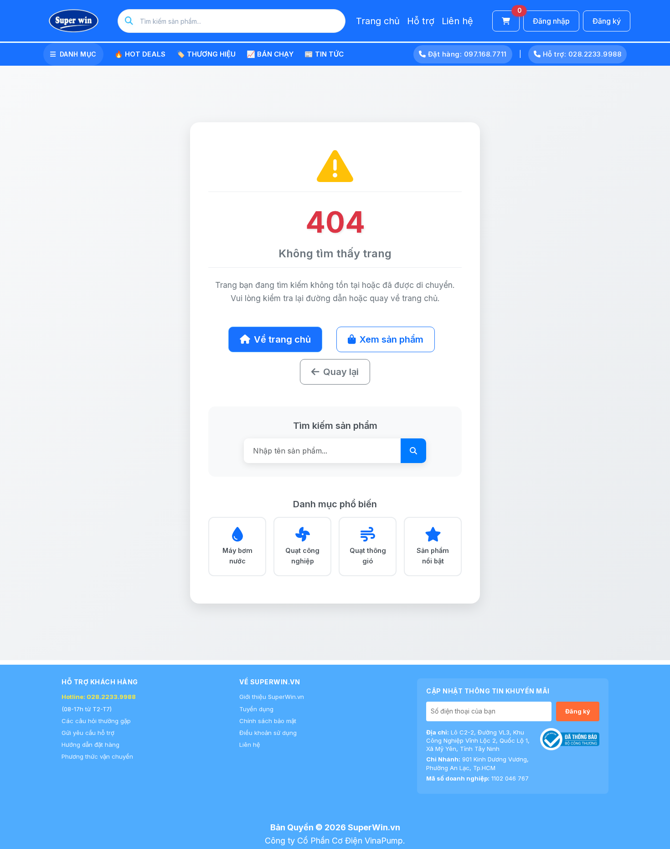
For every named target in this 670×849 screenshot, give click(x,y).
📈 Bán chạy (270, 54)
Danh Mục (78, 54)
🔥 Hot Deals (139, 54)
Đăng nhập (551, 21)
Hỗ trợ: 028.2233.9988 (581, 54)
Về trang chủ (282, 339)
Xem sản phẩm (391, 339)
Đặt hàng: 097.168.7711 (466, 54)
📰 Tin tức (324, 54)
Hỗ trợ (420, 21)
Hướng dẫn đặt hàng (90, 744)
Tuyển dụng (256, 709)
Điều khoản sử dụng (268, 732)
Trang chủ (378, 21)
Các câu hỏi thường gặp (96, 720)
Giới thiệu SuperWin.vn (271, 696)
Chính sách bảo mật (267, 720)
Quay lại (341, 371)
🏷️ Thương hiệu (206, 54)
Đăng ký (607, 21)
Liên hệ (457, 21)
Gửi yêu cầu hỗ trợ (88, 732)
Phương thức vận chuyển (97, 756)
